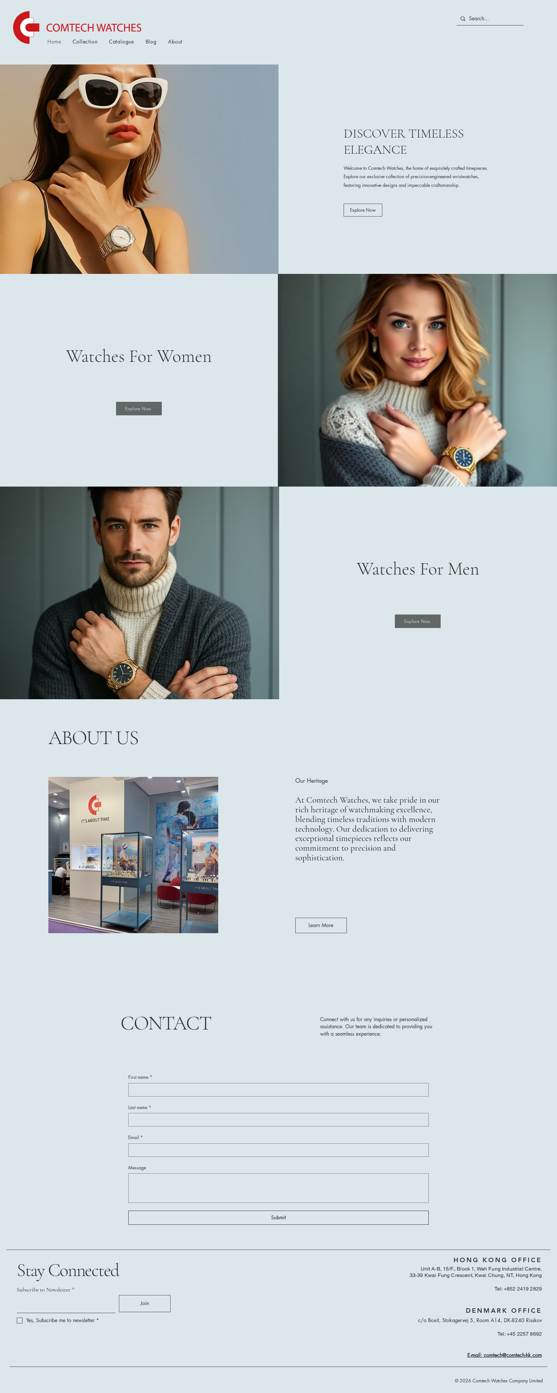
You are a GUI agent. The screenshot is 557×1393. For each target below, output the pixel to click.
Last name (139, 1107)
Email (135, 1137)
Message (137, 1168)
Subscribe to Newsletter (44, 1289)
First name (140, 1077)
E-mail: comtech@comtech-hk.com (504, 1355)
